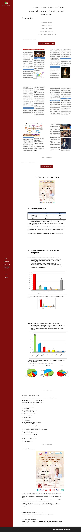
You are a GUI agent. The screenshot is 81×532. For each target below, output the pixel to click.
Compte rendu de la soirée (46, 22)
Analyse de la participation (46, 28)
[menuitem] (6, 258)
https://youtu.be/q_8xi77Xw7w (37, 400)
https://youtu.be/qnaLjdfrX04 (30, 413)
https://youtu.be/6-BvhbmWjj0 (33, 404)
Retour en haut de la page (47, 157)
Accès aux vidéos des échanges (46, 31)
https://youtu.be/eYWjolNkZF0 (33, 425)
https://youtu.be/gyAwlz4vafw (31, 434)
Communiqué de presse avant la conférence (47, 34)
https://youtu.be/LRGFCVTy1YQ (37, 402)
